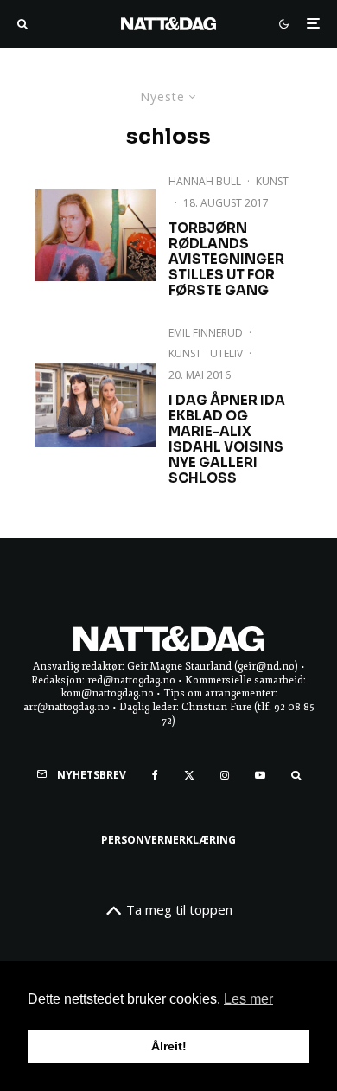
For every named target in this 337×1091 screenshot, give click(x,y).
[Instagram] (224, 775)
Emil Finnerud (205, 332)
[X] (189, 775)
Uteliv (226, 353)
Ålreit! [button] (169, 1046)
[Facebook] (155, 775)
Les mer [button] (248, 999)
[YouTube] (260, 775)
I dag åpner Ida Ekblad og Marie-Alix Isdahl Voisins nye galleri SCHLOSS (226, 439)
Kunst (272, 181)
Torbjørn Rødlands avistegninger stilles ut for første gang (226, 259)
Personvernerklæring (168, 839)
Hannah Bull (204, 181)
